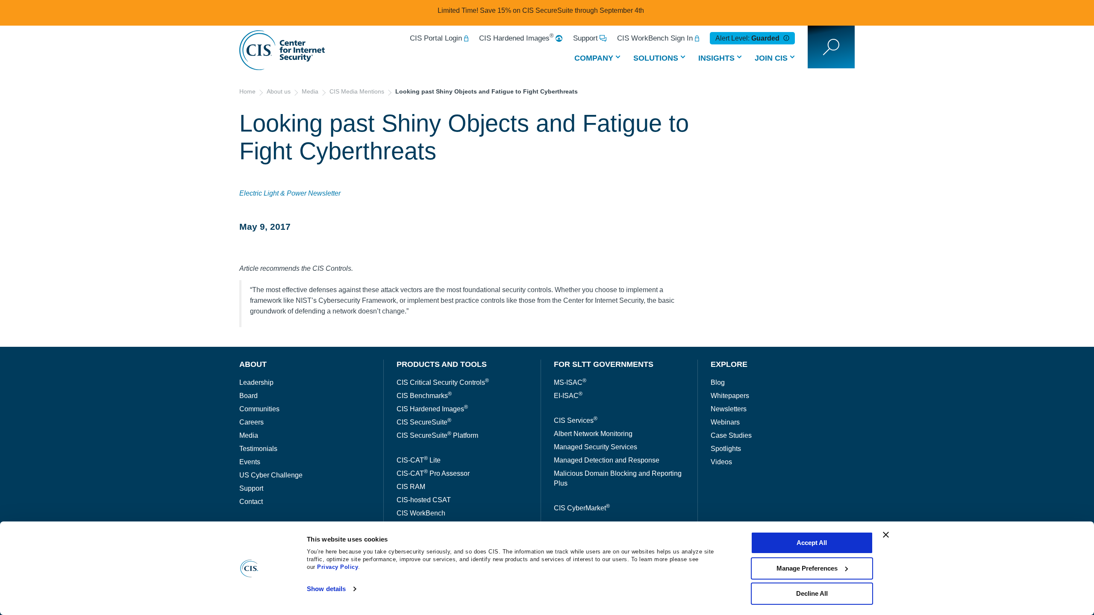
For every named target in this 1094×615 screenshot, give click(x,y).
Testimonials (258, 448)
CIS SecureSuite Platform (437, 435)
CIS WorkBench (421, 513)
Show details (326, 588)
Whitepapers (730, 395)
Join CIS (771, 58)
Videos (721, 462)
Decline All (812, 593)
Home (247, 91)
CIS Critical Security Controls (443, 382)
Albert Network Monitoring (593, 433)
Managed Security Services (595, 447)
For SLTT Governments (603, 364)
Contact (251, 501)
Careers (251, 422)
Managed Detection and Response (606, 460)
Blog (718, 382)
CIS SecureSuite (424, 422)
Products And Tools (442, 364)
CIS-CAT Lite (419, 460)
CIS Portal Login (436, 38)
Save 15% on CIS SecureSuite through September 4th (562, 10)
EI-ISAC (568, 395)
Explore (729, 364)
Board (248, 395)
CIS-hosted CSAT (424, 500)
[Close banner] (886, 535)
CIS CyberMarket (582, 508)
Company (593, 58)
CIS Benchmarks (424, 395)
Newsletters (729, 409)
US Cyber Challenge (271, 475)
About (253, 364)
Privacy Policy (337, 567)
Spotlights (726, 448)
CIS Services (575, 420)
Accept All (812, 542)
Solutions (655, 58)
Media (310, 91)
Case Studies (731, 435)
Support (585, 38)
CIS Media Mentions (356, 91)
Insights (716, 58)
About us (279, 91)
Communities (259, 409)
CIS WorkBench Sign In (655, 38)
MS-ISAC (570, 382)
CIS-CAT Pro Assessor (433, 473)
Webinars (725, 422)
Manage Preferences (807, 568)
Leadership (256, 382)
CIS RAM (411, 486)
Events (249, 462)
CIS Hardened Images (516, 38)
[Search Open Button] (831, 47)
